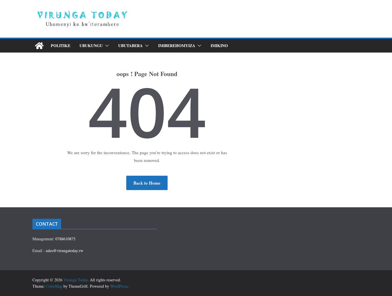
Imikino (219, 45)
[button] (106, 46)
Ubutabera (130, 45)
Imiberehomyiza (176, 45)
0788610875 (65, 238)
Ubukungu (91, 45)
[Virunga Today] (39, 46)
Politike (60, 45)
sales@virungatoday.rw (64, 250)
